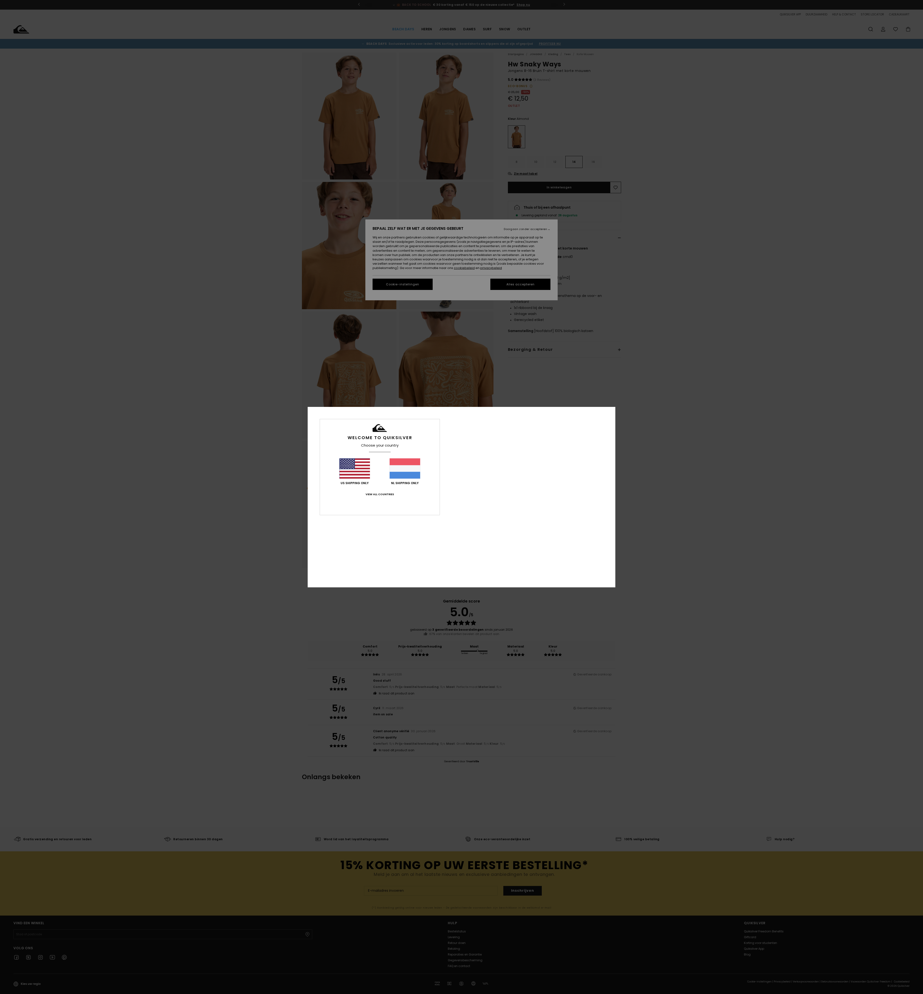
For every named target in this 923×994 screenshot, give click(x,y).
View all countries (380, 494)
